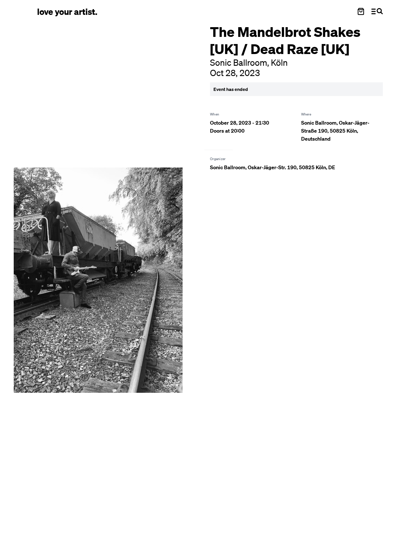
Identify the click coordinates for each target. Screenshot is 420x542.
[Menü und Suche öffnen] (377, 11)
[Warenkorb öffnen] (361, 11)
